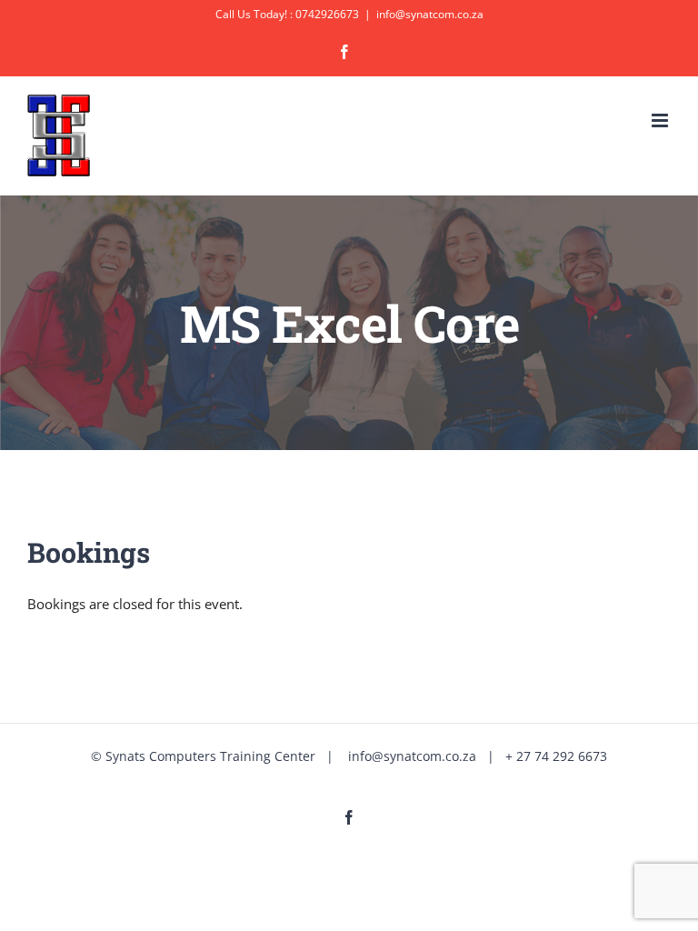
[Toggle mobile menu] (661, 120)
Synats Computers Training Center (210, 756)
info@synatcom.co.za (430, 14)
